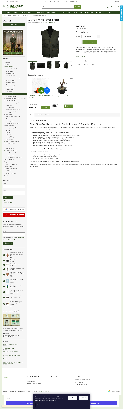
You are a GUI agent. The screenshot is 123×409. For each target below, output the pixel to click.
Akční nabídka (7, 62)
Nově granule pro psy (9, 358)
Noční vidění (9, 171)
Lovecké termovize (11, 173)
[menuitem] (7, 12)
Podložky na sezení (11, 153)
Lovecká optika (8, 166)
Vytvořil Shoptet (116, 391)
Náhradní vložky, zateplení (12, 123)
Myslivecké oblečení (9, 67)
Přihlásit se (8, 197)
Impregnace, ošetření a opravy (13, 110)
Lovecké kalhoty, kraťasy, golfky (14, 78)
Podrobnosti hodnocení (49, 22)
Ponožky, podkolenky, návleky (13, 103)
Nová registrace (7, 200)
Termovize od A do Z (8, 348)
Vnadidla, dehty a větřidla (12, 141)
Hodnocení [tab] (39, 115)
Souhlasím (83, 398)
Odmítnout (72, 398)
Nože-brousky (9, 139)
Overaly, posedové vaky (12, 112)
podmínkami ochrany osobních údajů (14, 238)
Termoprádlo (9, 92)
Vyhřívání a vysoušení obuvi (13, 116)
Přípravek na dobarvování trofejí (14, 157)
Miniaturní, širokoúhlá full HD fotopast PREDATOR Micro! (13, 363)
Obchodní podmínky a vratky (70, 1)
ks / (14, 24)
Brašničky (8, 135)
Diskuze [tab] (47, 115)
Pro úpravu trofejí (10, 144)
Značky (6, 175)
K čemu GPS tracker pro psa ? (11, 351)
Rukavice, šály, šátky (11, 101)
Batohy (8, 130)
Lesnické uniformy (10, 76)
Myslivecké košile (10, 80)
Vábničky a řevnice (10, 148)
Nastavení (40, 405)
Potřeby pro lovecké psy (10, 164)
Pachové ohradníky (9, 159)
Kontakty (44, 1)
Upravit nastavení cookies (43, 391)
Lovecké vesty (9, 94)
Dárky (5, 162)
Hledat (77, 7)
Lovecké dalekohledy (11, 169)
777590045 (80, 382)
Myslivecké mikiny (10, 85)
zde (55, 401)
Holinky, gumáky (10, 121)
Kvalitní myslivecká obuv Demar (11, 355)
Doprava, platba (54, 1)
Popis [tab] (31, 115)
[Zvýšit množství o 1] (82, 41)
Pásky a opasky (10, 107)
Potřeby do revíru (10, 146)
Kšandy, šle (9, 105)
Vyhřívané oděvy (10, 89)
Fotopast (6, 64)
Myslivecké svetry (10, 82)
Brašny (8, 132)
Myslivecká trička (10, 87)
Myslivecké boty (10, 119)
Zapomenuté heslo (8, 202)
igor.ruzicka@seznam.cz (83, 380)
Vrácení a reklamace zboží (10, 344)
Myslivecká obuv (8, 114)
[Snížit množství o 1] (82, 43)
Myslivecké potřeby (9, 125)
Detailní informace (80, 56)
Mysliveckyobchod (82, 385)
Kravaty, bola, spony (11, 96)
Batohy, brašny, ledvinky (12, 128)
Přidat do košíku (91, 42)
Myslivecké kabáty (10, 73)
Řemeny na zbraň (10, 155)
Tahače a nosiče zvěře (11, 150)
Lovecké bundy (10, 71)
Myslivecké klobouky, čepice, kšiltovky (16, 98)
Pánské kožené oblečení (12, 69)
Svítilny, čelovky (10, 137)
